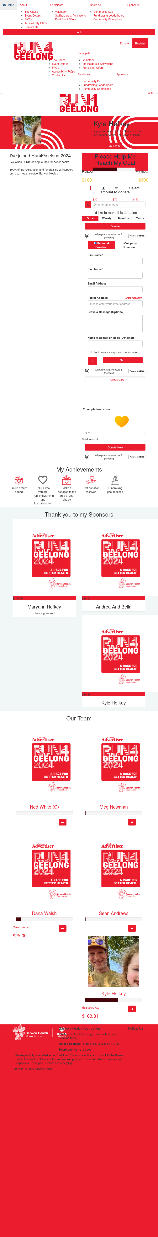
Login (79, 32)
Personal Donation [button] (102, 245)
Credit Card (117, 379)
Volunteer (61, 11)
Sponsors (133, 5)
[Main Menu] (1, 93)
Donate (124, 43)
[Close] (156, 93)
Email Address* (98, 283)
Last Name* (95, 269)
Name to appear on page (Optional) (111, 338)
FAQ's (28, 19)
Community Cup (103, 11)
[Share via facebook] (94, 145)
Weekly (107, 218)
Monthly (123, 218)
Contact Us (31, 27)
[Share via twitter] (97, 145)
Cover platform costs (97, 409)
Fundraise (95, 5)
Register (140, 43)
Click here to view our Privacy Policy (34, 1074)
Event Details (33, 15)
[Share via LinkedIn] (104, 145)
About (23, 5)
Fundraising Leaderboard (108, 15)
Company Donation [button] (130, 245)
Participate (56, 5)
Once (90, 218)
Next (122, 360)
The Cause (31, 11)
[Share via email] (100, 145)
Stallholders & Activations (70, 15)
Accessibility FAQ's (36, 23)
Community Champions (107, 19)
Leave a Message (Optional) (106, 312)
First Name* (95, 255)
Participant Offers (65, 19)
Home (10, 5)
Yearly (140, 218)
